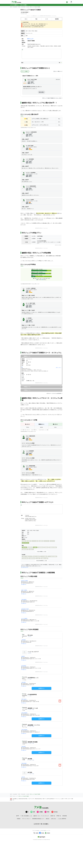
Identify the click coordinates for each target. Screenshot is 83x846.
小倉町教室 (23, 639)
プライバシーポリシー (26, 818)
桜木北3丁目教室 (24, 580)
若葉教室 (23, 656)
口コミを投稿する (25, 71)
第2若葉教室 (23, 665)
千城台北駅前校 (24, 712)
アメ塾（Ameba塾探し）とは (26, 815)
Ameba (37, 833)
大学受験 (41, 811)
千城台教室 (23, 746)
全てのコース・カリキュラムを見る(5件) (54, 393)
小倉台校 (23, 777)
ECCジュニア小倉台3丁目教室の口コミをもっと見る (51, 98)
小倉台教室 (23, 682)
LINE (34, 811)
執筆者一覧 (53, 815)
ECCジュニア (30, 38)
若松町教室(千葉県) (25, 609)
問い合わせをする (24, 567)
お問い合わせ (53, 818)
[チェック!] (60, 701)
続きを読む (41, 92)
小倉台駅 (27, 6)
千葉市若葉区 (23, 6)
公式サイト (41, 688)
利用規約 (18, 818)
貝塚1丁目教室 (24, 590)
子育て (48, 811)
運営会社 (47, 818)
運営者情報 (64, 815)
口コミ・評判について (58, 71)
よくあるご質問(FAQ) (62, 818)
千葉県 (19, 6)
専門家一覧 (59, 815)
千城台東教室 (23, 599)
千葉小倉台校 (23, 699)
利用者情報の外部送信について (38, 818)
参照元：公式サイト (58, 367)
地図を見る (24, 584)
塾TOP (11, 6)
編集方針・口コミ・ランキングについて (41, 815)
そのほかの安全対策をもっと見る (41, 560)
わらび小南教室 (24, 618)
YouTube (56, 811)
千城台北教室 (23, 763)
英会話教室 (15, 6)
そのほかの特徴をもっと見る (41, 551)
